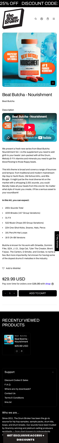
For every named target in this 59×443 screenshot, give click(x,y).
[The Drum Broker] (13, 18)
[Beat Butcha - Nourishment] (16, 344)
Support (9, 372)
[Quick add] (22, 351)
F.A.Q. (8, 384)
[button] (36, 19)
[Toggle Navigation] (54, 19)
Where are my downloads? (18, 389)
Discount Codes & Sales (16, 380)
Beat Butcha (8, 101)
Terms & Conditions (14, 398)
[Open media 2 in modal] (29, 60)
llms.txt (8, 402)
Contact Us (10, 393)
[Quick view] (17, 351)
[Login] (42, 19)
